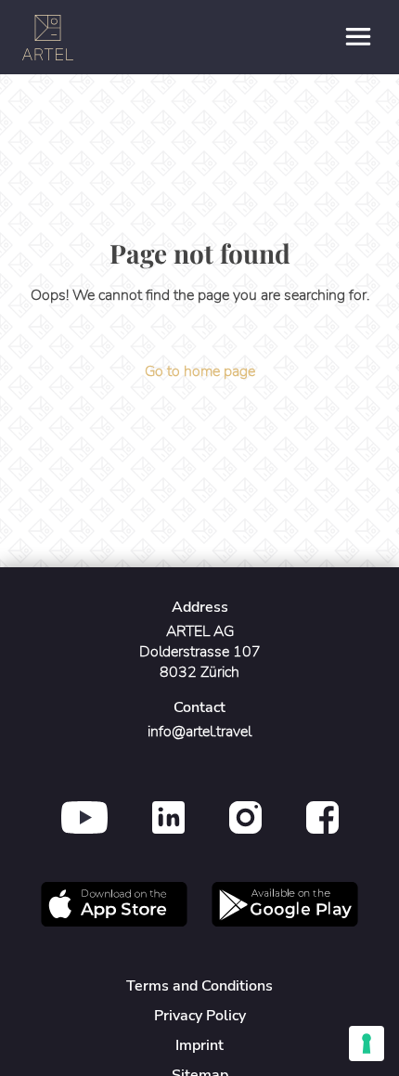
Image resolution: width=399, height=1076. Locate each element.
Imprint (199, 1045)
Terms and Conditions (199, 986)
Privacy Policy (200, 1015)
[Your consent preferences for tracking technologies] (366, 1043)
